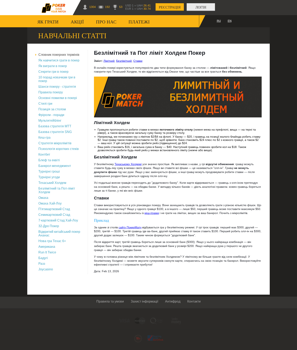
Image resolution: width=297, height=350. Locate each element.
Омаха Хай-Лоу (50, 203)
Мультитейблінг (49, 120)
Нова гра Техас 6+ (52, 241)
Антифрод (172, 301)
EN (230, 20)
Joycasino (45, 269)
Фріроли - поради (51, 115)
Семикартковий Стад (54, 214)
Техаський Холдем (52, 182)
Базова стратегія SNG (55, 132)
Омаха (43, 197)
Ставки (137, 60)
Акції (77, 21)
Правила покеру (50, 92)
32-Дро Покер (48, 226)
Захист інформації (144, 301)
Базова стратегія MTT (54, 126)
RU (219, 20)
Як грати (48, 21)
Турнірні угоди (49, 177)
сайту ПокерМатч (130, 227)
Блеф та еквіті (49, 160)
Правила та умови (110, 301)
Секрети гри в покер (53, 71)
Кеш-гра (44, 137)
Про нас (106, 21)
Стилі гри (45, 103)
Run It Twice (47, 252)
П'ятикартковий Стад (54, 209)
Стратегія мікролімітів (55, 143)
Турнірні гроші (49, 171)
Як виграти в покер (52, 66)
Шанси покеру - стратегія (57, 86)
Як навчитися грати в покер (58, 60)
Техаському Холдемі (128, 164)
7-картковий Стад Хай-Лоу (58, 220)
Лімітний (109, 60)
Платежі (139, 21)
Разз (41, 263)
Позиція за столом (52, 109)
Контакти (194, 301)
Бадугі (43, 258)
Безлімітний (124, 60)
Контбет (44, 154)
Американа (46, 246)
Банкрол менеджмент (54, 166)
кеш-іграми (151, 213)
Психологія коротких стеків (58, 149)
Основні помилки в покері (57, 98)
